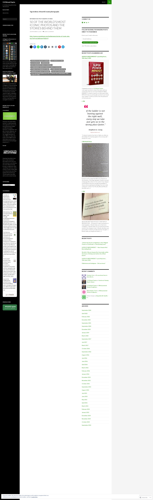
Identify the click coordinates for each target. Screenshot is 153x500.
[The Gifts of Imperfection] (14, 196)
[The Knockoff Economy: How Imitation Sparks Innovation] (14, 260)
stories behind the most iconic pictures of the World (46, 67)
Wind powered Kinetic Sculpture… (97, 286)
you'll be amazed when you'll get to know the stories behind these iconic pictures (49, 74)
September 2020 (86, 326)
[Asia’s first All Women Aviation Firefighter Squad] (10, 78)
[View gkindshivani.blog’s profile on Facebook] (82, 22)
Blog (103, 2)
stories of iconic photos (58, 69)
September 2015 (86, 387)
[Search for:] (10, 19)
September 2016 (86, 351)
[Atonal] (10, 151)
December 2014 (86, 415)
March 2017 (85, 345)
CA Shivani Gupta (9, 2)
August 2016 (85, 355)
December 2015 (86, 377)
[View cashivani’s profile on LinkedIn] (86, 22)
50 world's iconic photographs (40, 60)
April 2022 (84, 313)
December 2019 (86, 329)
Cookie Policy (34, 497)
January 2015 (85, 412)
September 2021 (86, 323)
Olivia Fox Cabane (7, 240)
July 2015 (84, 393)
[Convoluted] (10, 115)
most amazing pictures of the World (41, 65)
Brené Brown (7, 198)
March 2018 (85, 336)
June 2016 (85, 361)
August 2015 (85, 390)
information (34, 18)
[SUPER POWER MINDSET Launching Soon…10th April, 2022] (95, 73)
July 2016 (84, 358)
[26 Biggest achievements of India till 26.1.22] (10, 51)
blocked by (10, 307)
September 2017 (86, 339)
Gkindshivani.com (8, 25)
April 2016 (84, 364)
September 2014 (86, 425)
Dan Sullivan (6, 219)
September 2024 (86, 310)
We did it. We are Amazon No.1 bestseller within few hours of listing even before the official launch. (95, 253)
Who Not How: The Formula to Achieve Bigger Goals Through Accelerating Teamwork (8, 215)
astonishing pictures (57, 60)
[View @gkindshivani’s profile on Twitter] (84, 22)
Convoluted (6, 110)
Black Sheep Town (92, 290)
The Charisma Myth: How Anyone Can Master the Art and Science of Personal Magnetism (8, 235)
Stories (50, 18)
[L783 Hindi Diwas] (95, 160)
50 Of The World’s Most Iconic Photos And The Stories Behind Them (48, 25)
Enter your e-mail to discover (90, 42)
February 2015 (86, 409)
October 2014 (86, 422)
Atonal (4, 145)
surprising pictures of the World (40, 71)
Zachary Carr (90, 275)
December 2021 (86, 320)
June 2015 (85, 396)
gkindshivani (45, 62)
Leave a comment (49, 31)
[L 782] (95, 206)
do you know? (35, 62)
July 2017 (84, 342)
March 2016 (85, 367)
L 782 (83, 191)
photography (43, 18)
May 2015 (84, 399)
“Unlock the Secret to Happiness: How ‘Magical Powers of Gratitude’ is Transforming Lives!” (95, 243)
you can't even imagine (58, 71)
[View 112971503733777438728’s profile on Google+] (88, 22)
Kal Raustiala (7, 265)
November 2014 (86, 419)
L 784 (83, 101)
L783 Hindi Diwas (87, 141)
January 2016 (85, 374)
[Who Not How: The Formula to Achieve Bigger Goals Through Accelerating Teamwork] (14, 213)
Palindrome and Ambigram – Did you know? (93, 263)
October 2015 (86, 383)
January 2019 (85, 332)
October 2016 (86, 348)
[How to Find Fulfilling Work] (14, 280)
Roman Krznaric (7, 282)
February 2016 (86, 371)
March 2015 (85, 406)
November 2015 (86, 380)
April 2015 (84, 403)
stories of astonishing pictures (40, 69)
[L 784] (95, 118)
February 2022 (86, 316)
